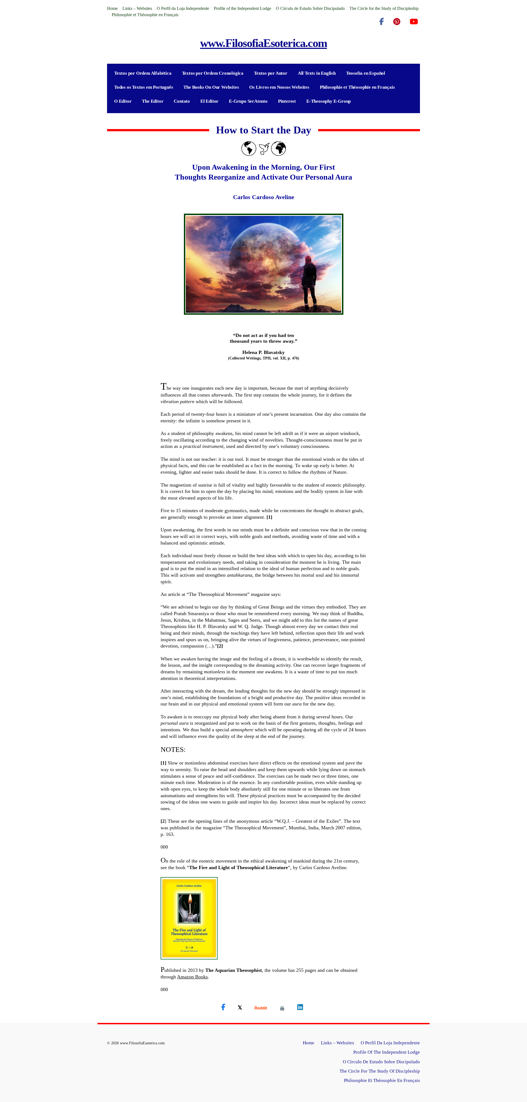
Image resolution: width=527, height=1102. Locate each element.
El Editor (209, 101)
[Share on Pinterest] (282, 1008)
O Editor (122, 101)
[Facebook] (381, 21)
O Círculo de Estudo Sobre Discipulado (310, 8)
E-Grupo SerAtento (248, 101)
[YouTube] (414, 21)
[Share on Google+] (261, 1008)
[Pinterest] (396, 21)
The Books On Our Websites (211, 87)
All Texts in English (317, 73)
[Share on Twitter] (240, 1007)
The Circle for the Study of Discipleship (384, 8)
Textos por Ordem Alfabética (143, 73)
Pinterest (287, 101)
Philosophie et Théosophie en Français (145, 14)
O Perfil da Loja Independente (183, 8)
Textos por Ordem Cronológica (212, 73)
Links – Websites (137, 8)
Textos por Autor (270, 73)
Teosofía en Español (365, 73)
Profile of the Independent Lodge (242, 8)
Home (112, 8)
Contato (182, 101)
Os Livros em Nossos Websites (279, 87)
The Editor (152, 101)
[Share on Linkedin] (300, 1007)
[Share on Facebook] (223, 1007)
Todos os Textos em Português (143, 87)
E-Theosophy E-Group (328, 101)
